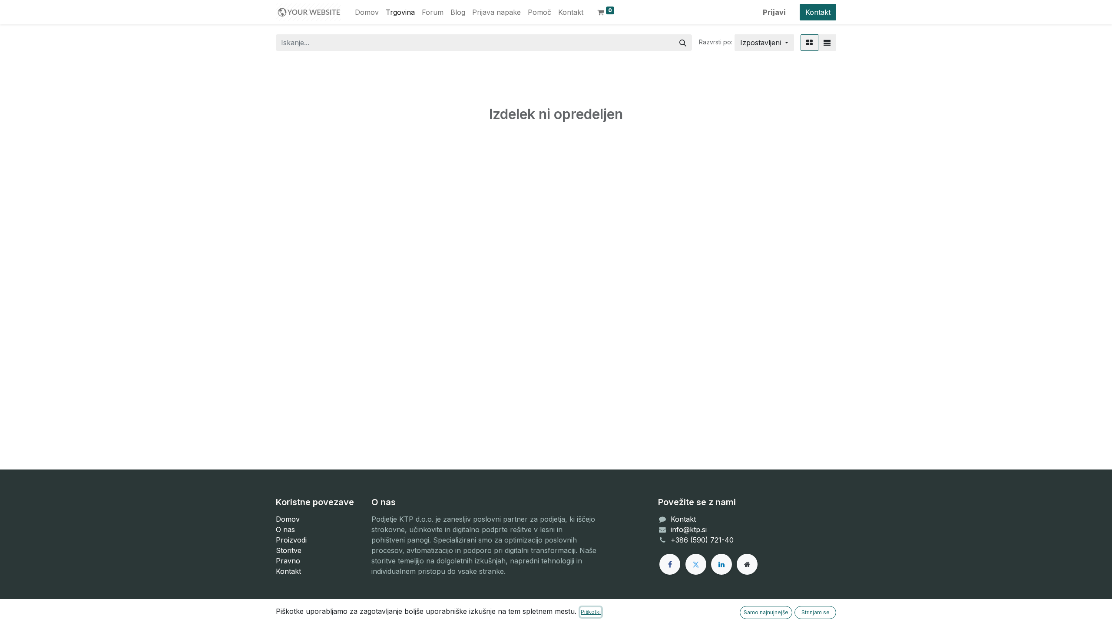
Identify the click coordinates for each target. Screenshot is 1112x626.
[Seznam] (827, 42)
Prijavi (774, 12)
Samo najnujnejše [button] (766, 612)
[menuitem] (366, 12)
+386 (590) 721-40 (703, 540)
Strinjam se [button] (815, 612)
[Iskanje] (683, 42)
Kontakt (818, 12)
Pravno (288, 560)
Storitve (288, 550)
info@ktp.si (689, 529)
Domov (288, 519)
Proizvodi (291, 540)
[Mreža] (809, 42)
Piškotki (591, 612)
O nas (285, 529)
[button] (764, 42)
